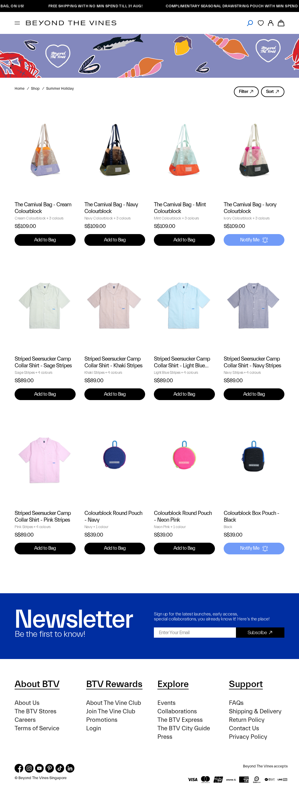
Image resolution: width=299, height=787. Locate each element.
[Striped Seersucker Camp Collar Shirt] (45, 304)
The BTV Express (180, 720)
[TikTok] (59, 768)
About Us (27, 703)
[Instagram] (29, 768)
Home (20, 89)
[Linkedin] (70, 768)
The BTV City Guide (183, 728)
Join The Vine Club (110, 711)
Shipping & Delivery (255, 711)
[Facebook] (19, 768)
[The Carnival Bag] (45, 150)
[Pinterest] (49, 768)
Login (93, 728)
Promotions (101, 720)
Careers (25, 720)
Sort (270, 91)
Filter (243, 91)
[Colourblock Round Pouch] (114, 458)
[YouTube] (39, 768)
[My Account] (271, 23)
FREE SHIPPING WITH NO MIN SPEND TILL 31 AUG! (78, 6)
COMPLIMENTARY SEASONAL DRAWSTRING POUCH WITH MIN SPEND (214, 6)
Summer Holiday (60, 89)
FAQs (236, 703)
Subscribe (257, 632)
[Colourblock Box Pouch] (254, 458)
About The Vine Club (113, 703)
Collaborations (177, 711)
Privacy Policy (248, 737)
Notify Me (249, 240)
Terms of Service (37, 728)
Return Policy (247, 720)
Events (166, 703)
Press (164, 737)
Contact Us (244, 728)
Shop (35, 89)
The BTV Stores (35, 711)
